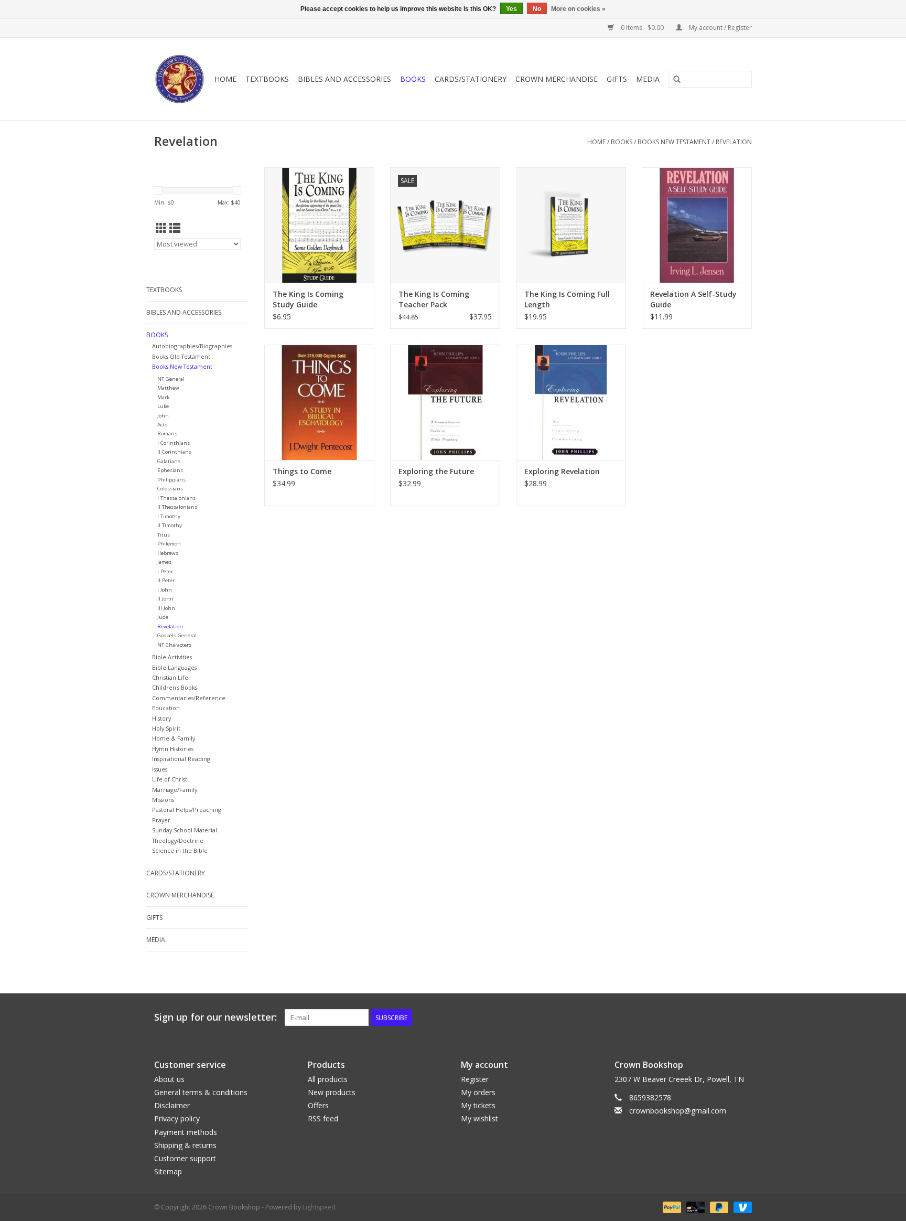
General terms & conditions (200, 1092)
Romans (167, 433)
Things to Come (302, 471)
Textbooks (267, 79)
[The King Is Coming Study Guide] (319, 225)
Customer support (185, 1158)
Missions (163, 800)
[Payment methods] (671, 1207)
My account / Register (719, 27)
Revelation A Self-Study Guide (693, 299)
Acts (162, 424)
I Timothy (168, 516)
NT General (171, 379)
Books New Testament (674, 141)
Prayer (161, 820)
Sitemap (168, 1171)
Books (413, 79)
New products (331, 1092)
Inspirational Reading (181, 759)
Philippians (171, 479)
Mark (163, 397)
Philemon (169, 543)
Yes (511, 9)
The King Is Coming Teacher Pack (433, 299)
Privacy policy (177, 1118)
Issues (159, 769)
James (164, 562)
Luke (163, 406)
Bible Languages (174, 667)
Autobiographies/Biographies (192, 346)
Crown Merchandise (556, 79)
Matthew (168, 387)
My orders (478, 1092)
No (537, 9)
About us (169, 1079)
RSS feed (323, 1118)
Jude (162, 617)
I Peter (165, 571)
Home (225, 79)
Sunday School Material (184, 830)
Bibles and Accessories (344, 79)
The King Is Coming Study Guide (308, 299)
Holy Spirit (166, 728)
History (161, 718)
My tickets (478, 1105)
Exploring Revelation (562, 471)
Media (648, 79)
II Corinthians (174, 451)
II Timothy (169, 525)
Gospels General (177, 635)
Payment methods (185, 1132)
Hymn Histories (172, 749)
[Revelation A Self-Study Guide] (697, 225)
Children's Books (174, 687)
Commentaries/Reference (188, 698)
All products (328, 1079)
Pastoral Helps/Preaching (186, 809)
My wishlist (479, 1118)
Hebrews (167, 553)
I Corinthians (173, 443)
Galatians (168, 461)
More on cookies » (578, 9)
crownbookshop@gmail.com (677, 1111)
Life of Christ (169, 779)
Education (166, 708)
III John (166, 608)
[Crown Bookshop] (180, 78)
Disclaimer (172, 1105)
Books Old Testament (181, 356)
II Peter (166, 580)
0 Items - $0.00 (642, 27)
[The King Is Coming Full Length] (571, 225)
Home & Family (173, 738)
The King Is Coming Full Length (567, 299)
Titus (163, 534)
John (163, 415)
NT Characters (174, 644)
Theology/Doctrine (177, 840)
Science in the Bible (180, 850)
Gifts (617, 79)
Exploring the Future (436, 471)
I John (164, 589)
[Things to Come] (319, 402)
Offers (318, 1105)
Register (475, 1079)
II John (165, 598)
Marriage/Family (174, 790)
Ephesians (170, 470)
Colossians (170, 488)
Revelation (734, 141)
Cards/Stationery (470, 79)
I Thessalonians (176, 498)
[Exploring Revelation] (571, 402)
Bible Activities (172, 657)
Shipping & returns (185, 1145)
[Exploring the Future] (445, 402)
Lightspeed (319, 1207)
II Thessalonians (177, 507)
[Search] (677, 80)
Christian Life (170, 677)
